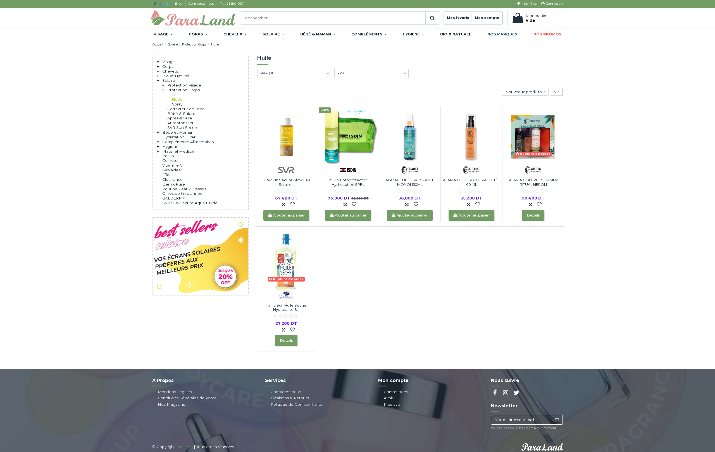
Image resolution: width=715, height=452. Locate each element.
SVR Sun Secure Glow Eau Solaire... (286, 182)
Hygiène (170, 146)
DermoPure (173, 184)
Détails (533, 215)
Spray (177, 104)
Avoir (388, 398)
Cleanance (172, 179)
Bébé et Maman (178, 132)
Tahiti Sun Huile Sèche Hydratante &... (286, 307)
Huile (177, 99)
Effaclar (169, 174)
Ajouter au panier (289, 215)
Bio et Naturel (175, 76)
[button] (163, 34)
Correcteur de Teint (185, 109)
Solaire (168, 80)
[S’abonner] (557, 420)
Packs (168, 155)
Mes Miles (529, 3)
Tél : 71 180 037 (232, 3)
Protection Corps (183, 90)
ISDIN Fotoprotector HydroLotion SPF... (348, 182)
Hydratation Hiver (179, 137)
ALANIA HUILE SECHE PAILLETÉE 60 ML (471, 182)
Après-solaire (179, 118)
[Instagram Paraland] (160, 4)
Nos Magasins (171, 404)
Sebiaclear (172, 170)
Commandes (396, 392)
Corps (167, 66)
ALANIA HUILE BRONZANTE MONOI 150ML (409, 182)
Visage (168, 61)
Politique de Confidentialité (296, 404)
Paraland (184, 446)
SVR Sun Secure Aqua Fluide (190, 203)
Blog (179, 3)
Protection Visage (184, 85)
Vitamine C (172, 165)
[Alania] (409, 169)
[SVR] (286, 169)
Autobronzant (180, 123)
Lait (175, 94)
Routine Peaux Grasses (184, 189)
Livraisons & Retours (290, 398)
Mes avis (392, 404)
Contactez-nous (201, 3)
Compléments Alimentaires (188, 142)
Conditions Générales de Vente (187, 398)
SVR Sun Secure (183, 127)
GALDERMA (173, 198)
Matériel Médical (178, 151)
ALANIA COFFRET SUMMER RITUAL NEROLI (533, 182)
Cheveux (170, 71)
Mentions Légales (175, 392)
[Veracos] (286, 294)
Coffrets (169, 160)
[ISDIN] (348, 169)
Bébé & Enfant (181, 113)
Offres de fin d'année (182, 193)
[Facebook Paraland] (154, 4)
